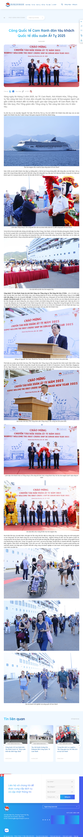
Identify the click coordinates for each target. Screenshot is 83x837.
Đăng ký (74, 4)
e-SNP (54, 4)
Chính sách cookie (67, 831)
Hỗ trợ (43, 4)
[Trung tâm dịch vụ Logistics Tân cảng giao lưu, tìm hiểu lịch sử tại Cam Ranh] (67, 734)
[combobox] (36, 18)
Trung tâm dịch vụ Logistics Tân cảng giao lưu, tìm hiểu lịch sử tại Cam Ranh (67, 749)
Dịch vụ (38, 4)
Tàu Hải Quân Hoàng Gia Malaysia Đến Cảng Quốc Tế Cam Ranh (40, 749)
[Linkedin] (72, 816)
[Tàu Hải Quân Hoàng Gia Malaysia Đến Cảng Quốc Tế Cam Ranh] (41, 734)
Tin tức (33, 4)
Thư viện (48, 4)
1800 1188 (76, 813)
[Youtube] (67, 816)
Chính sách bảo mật (55, 831)
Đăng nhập (68, 4)
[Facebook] (13, 91)
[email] (78, 816)
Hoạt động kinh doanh (14, 743)
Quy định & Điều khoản (42, 831)
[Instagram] (70, 816)
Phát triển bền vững (65, 743)
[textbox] (36, 18)
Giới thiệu (27, 4)
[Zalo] (10, 91)
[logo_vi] (15, 4)
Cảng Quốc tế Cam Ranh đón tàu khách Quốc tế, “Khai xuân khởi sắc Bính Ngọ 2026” (15, 749)
